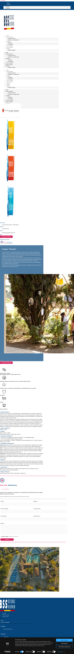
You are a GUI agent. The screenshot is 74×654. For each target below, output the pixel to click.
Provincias (10, 44)
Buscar (1, 618)
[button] (21, 412)
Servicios (3, 459)
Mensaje (2, 523)
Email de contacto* (37, 508)
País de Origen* (4, 516)
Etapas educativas (5, 428)
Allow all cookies (64, 640)
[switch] (33, 652)
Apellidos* (35, 501)
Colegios (8, 41)
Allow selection (64, 643)
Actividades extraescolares (7, 443)
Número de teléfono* (4, 508)
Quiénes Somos (11, 38)
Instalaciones (4, 467)
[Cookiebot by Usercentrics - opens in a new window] (7, 652)
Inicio (7, 35)
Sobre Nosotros (9, 36)
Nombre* (2, 501)
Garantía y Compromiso (13, 40)
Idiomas (3, 431)
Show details (60, 651)
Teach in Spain (9, 47)
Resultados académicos (6, 436)
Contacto (8, 4)
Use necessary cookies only (64, 646)
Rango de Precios (5, 471)
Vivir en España (9, 45)
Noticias (8, 2)
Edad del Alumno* (37, 516)
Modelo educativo (5, 412)
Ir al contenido (2, 0)
